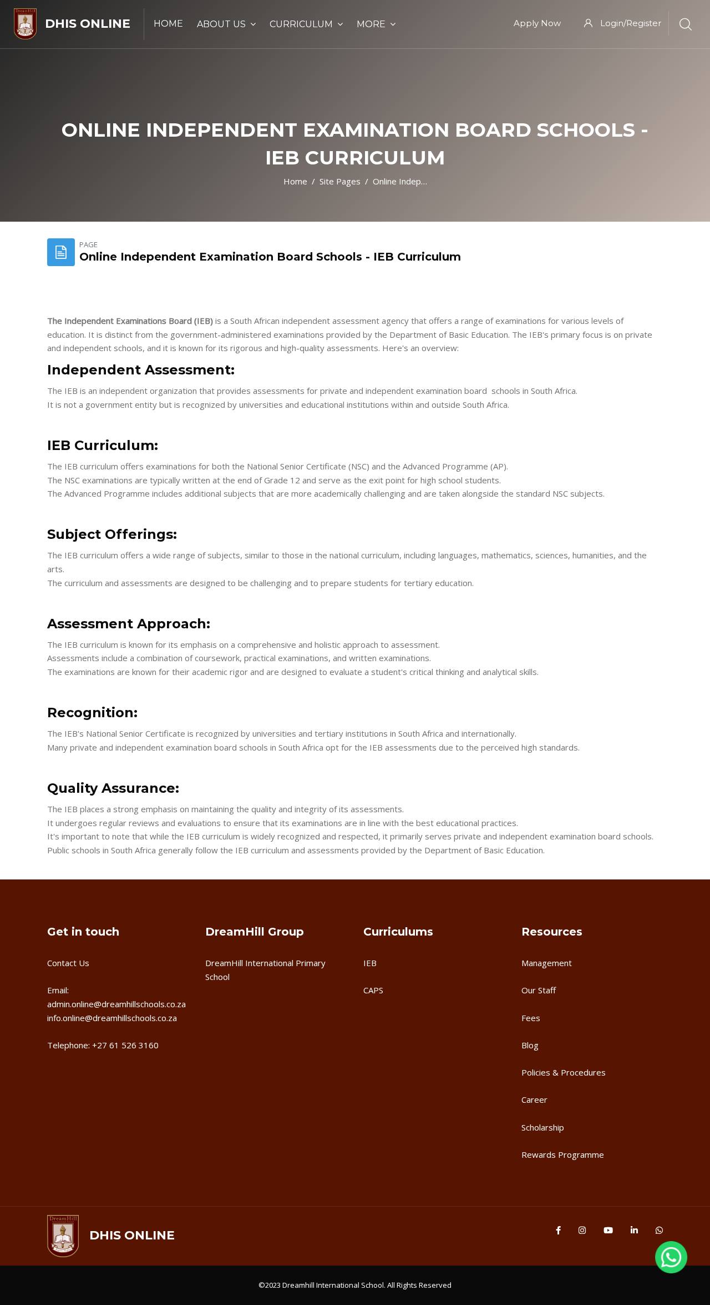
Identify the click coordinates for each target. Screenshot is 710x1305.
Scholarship (542, 1127)
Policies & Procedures (563, 1072)
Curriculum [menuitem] (301, 24)
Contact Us (68, 962)
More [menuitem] (371, 24)
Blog (530, 1045)
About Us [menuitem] (221, 24)
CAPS (373, 990)
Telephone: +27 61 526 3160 (103, 1045)
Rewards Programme (562, 1154)
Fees (530, 1017)
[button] (671, 1263)
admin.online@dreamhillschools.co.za (116, 1003)
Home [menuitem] (168, 23)
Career (534, 1099)
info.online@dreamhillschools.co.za (112, 1017)
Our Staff (538, 990)
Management (546, 962)
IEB (370, 962)
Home (295, 181)
